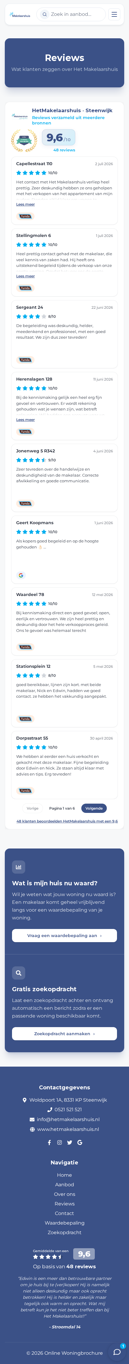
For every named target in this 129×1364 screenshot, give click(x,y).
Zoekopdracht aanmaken (64, 1033)
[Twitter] (69, 1142)
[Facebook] (49, 1142)
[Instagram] (59, 1142)
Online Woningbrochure (73, 1353)
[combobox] (71, 14)
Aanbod (64, 1184)
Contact (64, 1213)
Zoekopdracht (65, 1232)
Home (64, 1175)
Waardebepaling (65, 1223)
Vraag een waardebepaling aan (64, 935)
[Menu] (114, 14)
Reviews (65, 1204)
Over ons (64, 1194)
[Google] (80, 1142)
